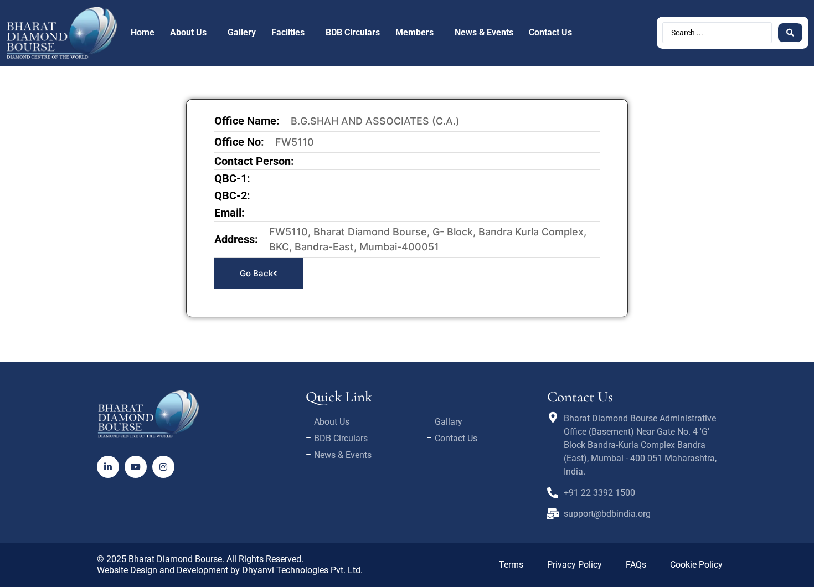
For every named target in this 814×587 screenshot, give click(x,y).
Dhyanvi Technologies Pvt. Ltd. (302, 570)
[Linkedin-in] (108, 467)
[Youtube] (136, 467)
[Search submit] (790, 33)
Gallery (242, 32)
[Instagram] (163, 467)
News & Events (484, 32)
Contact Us (550, 32)
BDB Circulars (353, 32)
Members (414, 32)
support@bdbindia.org (607, 513)
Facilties (288, 32)
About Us (188, 32)
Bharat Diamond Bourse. (176, 559)
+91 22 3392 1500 (599, 492)
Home (142, 32)
